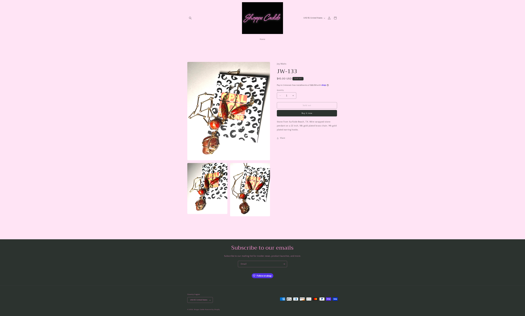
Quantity (280, 90)
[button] (190, 18)
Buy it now (307, 113)
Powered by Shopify (212, 310)
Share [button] (282, 138)
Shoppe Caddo (199, 310)
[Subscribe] (284, 264)
